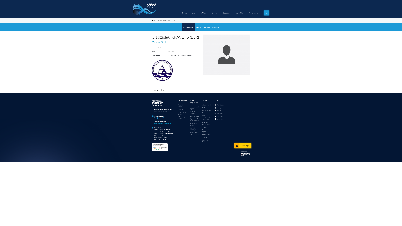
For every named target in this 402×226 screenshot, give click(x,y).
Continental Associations (206, 119)
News (193, 13)
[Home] (145, 9)
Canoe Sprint (160, 42)
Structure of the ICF (207, 111)
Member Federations (206, 123)
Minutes (180, 109)
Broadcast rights (205, 130)
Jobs (203, 115)
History (204, 108)
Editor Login (245, 146)
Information (188, 27)
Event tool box (194, 116)
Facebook (220, 105)
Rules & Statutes (180, 106)
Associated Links (205, 141)
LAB (242, 155)
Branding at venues (194, 124)
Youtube (219, 113)
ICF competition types (195, 108)
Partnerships (206, 134)
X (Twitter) (220, 116)
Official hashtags (193, 129)
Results (215, 27)
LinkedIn (220, 119)
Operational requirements (194, 119)
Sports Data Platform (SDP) (194, 133)
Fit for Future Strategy (182, 113)
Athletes (158, 20)
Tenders (204, 137)
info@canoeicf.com (160, 118)
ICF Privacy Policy (181, 117)
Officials (204, 127)
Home (184, 13)
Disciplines (226, 13)
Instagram (220, 108)
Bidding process (192, 112)
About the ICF (206, 105)
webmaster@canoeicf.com (163, 123)
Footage (206, 27)
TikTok (219, 110)
